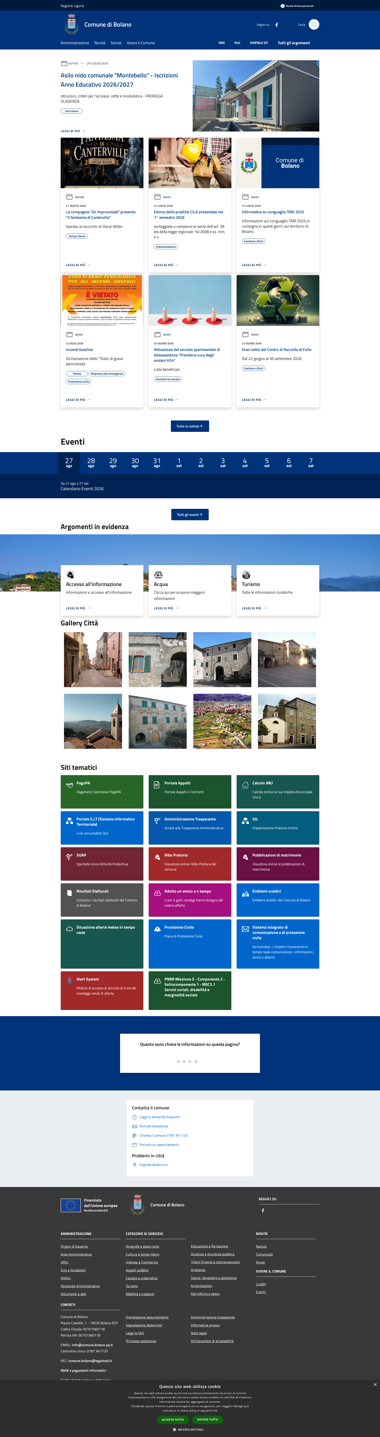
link (215, 1410)
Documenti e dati (73, 1293)
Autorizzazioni (201, 1285)
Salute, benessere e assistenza (214, 1277)
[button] (190, 1429)
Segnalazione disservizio (144, 1325)
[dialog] (190, 1408)
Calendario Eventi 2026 (82, 488)
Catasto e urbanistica (141, 1278)
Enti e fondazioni (73, 1270)
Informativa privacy (205, 1325)
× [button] (375, 1384)
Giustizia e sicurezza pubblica (212, 1254)
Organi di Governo (74, 1246)
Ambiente (198, 1270)
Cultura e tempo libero (142, 1254)
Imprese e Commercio (142, 1262)
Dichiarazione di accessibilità (212, 1341)
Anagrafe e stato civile (142, 1246)
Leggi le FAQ (135, 1333)
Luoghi (261, 1284)
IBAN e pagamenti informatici (83, 1370)
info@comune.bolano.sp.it (92, 1345)
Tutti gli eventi (188, 514)
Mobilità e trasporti (140, 1293)
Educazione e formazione (209, 1246)
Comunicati (264, 1254)
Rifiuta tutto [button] (207, 1419)
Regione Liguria (72, 5)
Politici (66, 1278)
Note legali (199, 1333)
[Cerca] (314, 24)
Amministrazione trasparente (213, 1317)
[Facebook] (274, 24)
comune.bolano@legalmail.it (90, 1360)
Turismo (132, 1286)
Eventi (261, 1292)
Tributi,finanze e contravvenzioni (215, 1262)
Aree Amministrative (76, 1254)
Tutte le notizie (188, 426)
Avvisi (73, 63)
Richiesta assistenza (141, 1341)
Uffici (64, 1262)
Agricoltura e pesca (205, 1293)
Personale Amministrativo (80, 1286)
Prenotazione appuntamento (147, 1317)
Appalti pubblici (137, 1270)
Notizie (79, 197)
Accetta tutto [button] (173, 1420)
